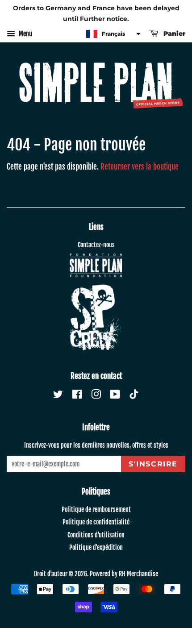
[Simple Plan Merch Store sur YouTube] (115, 395)
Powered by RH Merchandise (124, 574)
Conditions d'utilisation (96, 535)
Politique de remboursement (96, 509)
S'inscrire (153, 464)
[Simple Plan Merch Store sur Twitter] (58, 395)
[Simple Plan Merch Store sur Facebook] (77, 395)
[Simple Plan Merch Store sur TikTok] (134, 395)
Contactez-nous (96, 245)
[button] (112, 34)
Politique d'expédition (96, 547)
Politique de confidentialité (96, 522)
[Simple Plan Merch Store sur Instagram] (96, 395)
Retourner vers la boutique (139, 166)
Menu (24, 33)
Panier (173, 33)
